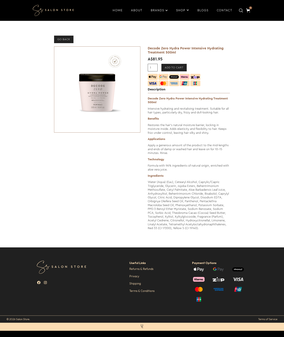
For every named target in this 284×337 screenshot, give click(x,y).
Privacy (134, 276)
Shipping (135, 283)
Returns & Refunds (141, 269)
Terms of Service (267, 319)
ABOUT (136, 10)
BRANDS (157, 10)
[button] (159, 10)
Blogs (203, 10)
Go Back (63, 39)
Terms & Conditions (142, 291)
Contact (224, 10)
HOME (118, 10)
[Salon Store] (56, 10)
